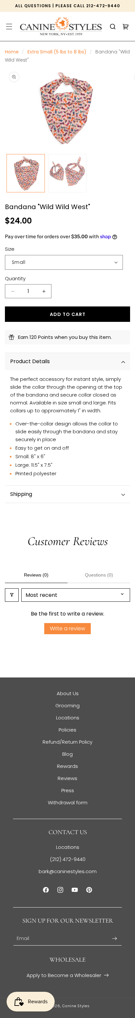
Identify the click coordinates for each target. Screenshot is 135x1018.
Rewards (67, 766)
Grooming (67, 705)
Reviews (67, 778)
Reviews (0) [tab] (36, 575)
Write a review (67, 628)
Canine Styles (75, 1005)
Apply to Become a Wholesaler (64, 975)
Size (9, 248)
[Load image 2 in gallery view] (67, 173)
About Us (68, 693)
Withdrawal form (67, 802)
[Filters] (12, 595)
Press (67, 790)
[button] (9, 26)
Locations (67, 717)
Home (12, 52)
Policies (67, 729)
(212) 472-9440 (68, 859)
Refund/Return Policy (67, 741)
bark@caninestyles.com (68, 871)
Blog (67, 754)
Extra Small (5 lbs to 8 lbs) (57, 52)
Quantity (15, 278)
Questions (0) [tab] (99, 575)
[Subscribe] (114, 938)
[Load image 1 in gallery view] (26, 173)
